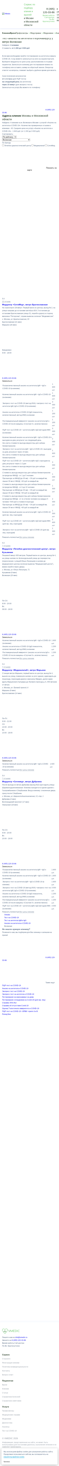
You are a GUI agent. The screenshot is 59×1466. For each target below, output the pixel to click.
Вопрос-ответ (7, 1375)
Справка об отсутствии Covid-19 (15, 1006)
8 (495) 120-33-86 (9, 378)
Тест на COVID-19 (9, 1431)
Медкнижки (48, 33)
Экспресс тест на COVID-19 (13, 991)
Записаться (7, 381)
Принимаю (7, 1461)
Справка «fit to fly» (9, 1003)
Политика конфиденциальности (15, 1367)
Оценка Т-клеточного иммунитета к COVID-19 (20, 1008)
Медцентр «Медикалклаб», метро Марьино (24, 670)
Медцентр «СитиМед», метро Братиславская (25, 304)
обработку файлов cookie (14, 1457)
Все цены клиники (26, 537)
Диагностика (7, 1423)
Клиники (6, 33)
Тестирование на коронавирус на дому (18, 997)
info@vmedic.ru (21, 1337)
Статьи (5, 1393)
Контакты (6, 1371)
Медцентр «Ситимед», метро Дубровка (22, 781)
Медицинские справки (11, 1415)
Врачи (13, 33)
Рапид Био (6, 1014)
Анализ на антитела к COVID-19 (15, 988)
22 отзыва (6, 302)
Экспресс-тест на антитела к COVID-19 (18, 994)
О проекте (6, 1359)
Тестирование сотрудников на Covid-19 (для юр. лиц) (23, 1000)
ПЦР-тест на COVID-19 (11, 985)
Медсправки (36, 33)
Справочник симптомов (11, 1401)
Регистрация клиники (10, 1363)
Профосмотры (22, 33)
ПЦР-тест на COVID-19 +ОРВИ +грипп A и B (20, 1011)
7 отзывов (6, 546)
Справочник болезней (11, 1397)
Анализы (5, 1427)
